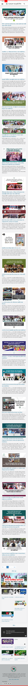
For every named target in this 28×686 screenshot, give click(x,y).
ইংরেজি (3, 1)
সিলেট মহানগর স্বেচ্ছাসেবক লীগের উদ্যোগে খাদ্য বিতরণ (12, 412)
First (3, 567)
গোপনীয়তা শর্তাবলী (16, 679)
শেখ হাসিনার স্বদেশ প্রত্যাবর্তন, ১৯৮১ (19, 597)
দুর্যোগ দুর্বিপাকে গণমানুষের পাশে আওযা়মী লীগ (7, 647)
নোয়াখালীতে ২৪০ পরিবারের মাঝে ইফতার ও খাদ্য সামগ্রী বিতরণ (13, 51)
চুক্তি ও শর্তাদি (11, 679)
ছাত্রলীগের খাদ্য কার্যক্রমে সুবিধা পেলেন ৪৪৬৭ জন (11, 248)
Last (14, 567)
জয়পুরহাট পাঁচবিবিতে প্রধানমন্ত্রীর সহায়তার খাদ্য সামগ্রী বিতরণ (13, 79)
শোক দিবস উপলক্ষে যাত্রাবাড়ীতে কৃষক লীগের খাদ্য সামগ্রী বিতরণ (13, 330)
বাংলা (6, 1)
